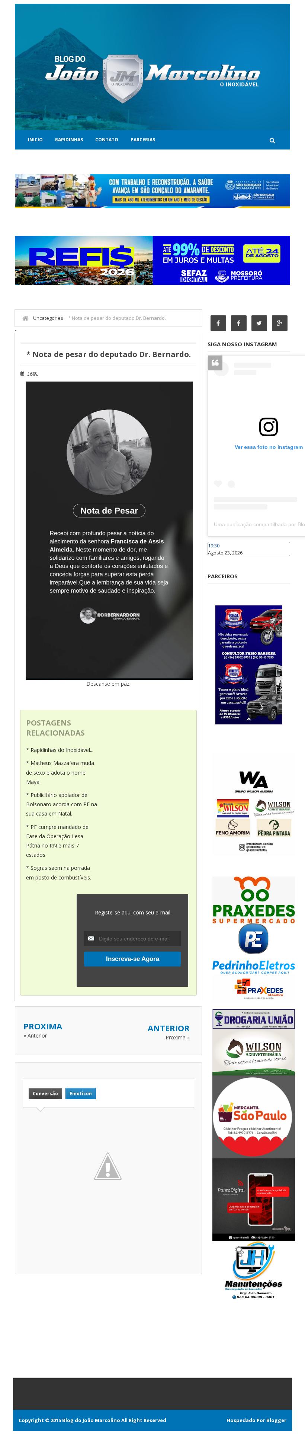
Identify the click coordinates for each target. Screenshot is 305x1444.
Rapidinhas (69, 139)
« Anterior (35, 1035)
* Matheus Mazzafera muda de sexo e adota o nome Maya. (60, 772)
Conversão (45, 1093)
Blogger (276, 1420)
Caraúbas (219, 559)
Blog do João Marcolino (91, 1420)
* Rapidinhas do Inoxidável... (59, 749)
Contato (106, 139)
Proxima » (178, 1037)
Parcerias (143, 139)
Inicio (35, 139)
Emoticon (81, 1093)
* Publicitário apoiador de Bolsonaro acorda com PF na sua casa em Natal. (61, 804)
